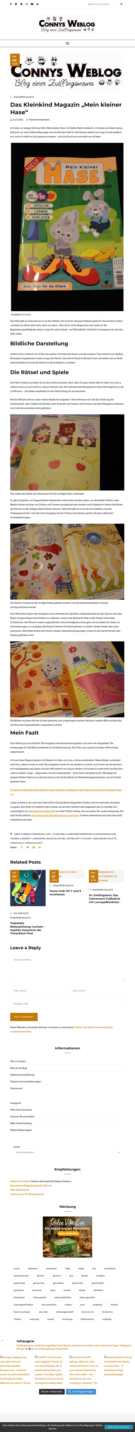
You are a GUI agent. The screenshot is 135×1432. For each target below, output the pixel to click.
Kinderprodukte (24, 97)
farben (25, 834)
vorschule (17, 843)
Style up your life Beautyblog (26, 1194)
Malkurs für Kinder (20, 1181)
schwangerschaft (64, 1312)
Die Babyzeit (21, 913)
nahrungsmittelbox (23, 1304)
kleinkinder (19, 1297)
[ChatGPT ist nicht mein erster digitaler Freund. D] (50, 1370)
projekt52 (97, 1304)
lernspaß (39, 838)
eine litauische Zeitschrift (42, 811)
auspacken (51, 1268)
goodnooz (19, 1290)
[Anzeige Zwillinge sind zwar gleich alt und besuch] (15, 1370)
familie (84, 1276)
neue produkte (48, 1304)
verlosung (67, 1319)
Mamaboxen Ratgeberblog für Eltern (29, 1185)
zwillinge (106, 1319)
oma (82, 1304)
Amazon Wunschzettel (22, 1116)
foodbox (100, 1276)
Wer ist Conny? (18, 1061)
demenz (57, 1276)
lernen (14, 838)
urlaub (50, 1319)
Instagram (15, 1103)
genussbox (58, 1283)
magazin (51, 838)
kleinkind (59, 834)
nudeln (68, 1304)
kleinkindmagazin (104, 834)
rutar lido (43, 1312)
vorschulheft (34, 843)
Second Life (88, 1312)
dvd (71, 1276)
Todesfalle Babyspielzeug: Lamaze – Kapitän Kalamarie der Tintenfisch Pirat (27, 928)
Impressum (16, 1088)
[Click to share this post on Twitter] (28, 847)
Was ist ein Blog (18, 1068)
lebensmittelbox (62, 1297)
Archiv (17, 1147)
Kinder (82, 1290)
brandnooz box (21, 1276)
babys (81, 1268)
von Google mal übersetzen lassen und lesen (55, 815)
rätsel (62, 838)
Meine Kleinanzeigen (21, 1130)
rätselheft (74, 838)
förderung (38, 834)
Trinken (17, 1319)
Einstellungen (118, 1427)
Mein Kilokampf (18, 1190)
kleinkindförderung (79, 834)
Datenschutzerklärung (22, 1075)
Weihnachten (87, 1319)
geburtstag (19, 1283)
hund (52, 1290)
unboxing (34, 1319)
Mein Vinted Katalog (21, 1123)
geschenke (77, 1283)
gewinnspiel (98, 1283)
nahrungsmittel (87, 1297)
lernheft (26, 838)
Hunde (67, 1290)
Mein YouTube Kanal (21, 1110)
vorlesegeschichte (104, 838)
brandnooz (110, 1268)
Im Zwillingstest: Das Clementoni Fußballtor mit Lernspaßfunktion (104, 899)
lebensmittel (39, 1297)
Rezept (114, 1304)
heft (49, 834)
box (94, 1268)
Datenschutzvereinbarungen (25, 1081)
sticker (86, 838)
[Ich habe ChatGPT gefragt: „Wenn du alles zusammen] (84, 1370)
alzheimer (33, 1268)
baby (67, 1268)
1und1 (17, 1268)
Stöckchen (107, 1312)
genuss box (39, 1283)
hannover (37, 1290)
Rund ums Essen (22, 1312)
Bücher (40, 1276)
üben (17, 834)
